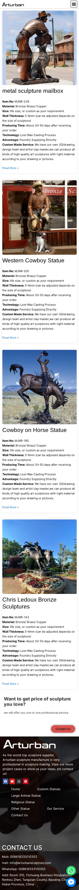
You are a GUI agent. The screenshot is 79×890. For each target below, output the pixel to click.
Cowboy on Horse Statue (34, 430)
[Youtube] (12, 781)
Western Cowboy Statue (33, 260)
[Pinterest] (26, 781)
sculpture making (37, 764)
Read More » (10, 168)
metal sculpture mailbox (32, 91)
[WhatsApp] (71, 870)
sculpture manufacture (32, 760)
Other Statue (20, 808)
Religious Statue (23, 802)
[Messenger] (71, 882)
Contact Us (19, 815)
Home (15, 789)
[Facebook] (5, 781)
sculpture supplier (41, 755)
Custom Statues (48, 789)
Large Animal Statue (26, 795)
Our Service (55, 808)
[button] (73, 4)
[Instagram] (19, 781)
